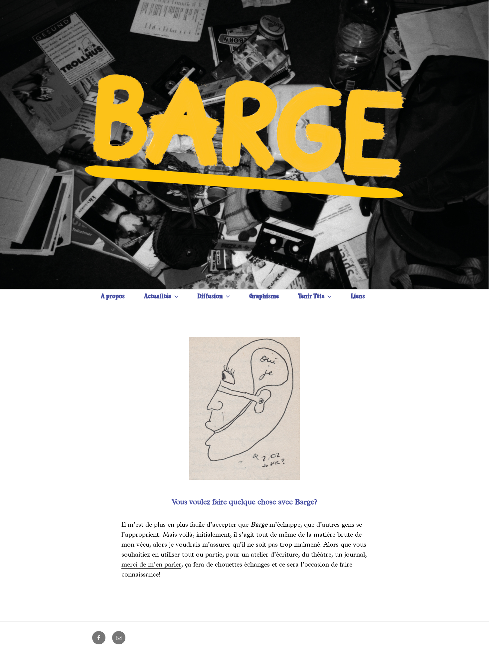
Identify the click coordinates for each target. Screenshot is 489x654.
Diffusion (210, 296)
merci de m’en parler (151, 565)
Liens (358, 296)
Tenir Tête (311, 296)
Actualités (157, 296)
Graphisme (264, 296)
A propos (113, 296)
